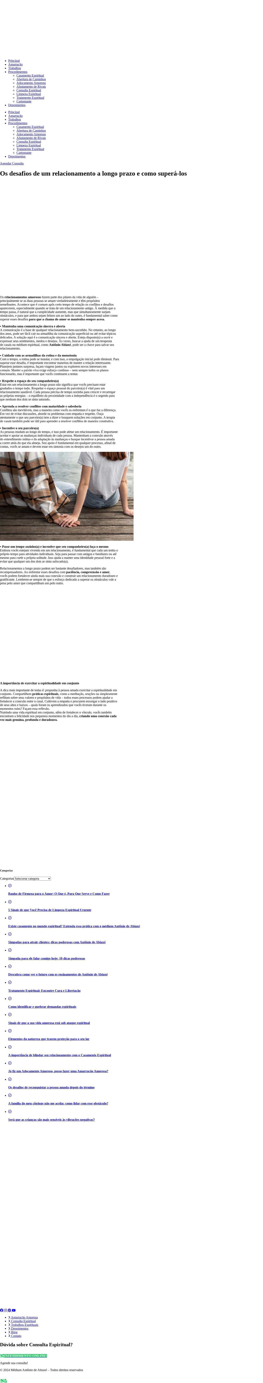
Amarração (15, 64)
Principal (14, 60)
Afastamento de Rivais (31, 86)
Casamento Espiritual (30, 75)
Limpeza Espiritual (28, 94)
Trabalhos (14, 68)
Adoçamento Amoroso (31, 83)
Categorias (7, 878)
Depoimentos (16, 105)
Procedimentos (17, 72)
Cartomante (23, 101)
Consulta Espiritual (28, 90)
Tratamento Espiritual (30, 97)
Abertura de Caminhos (31, 79)
